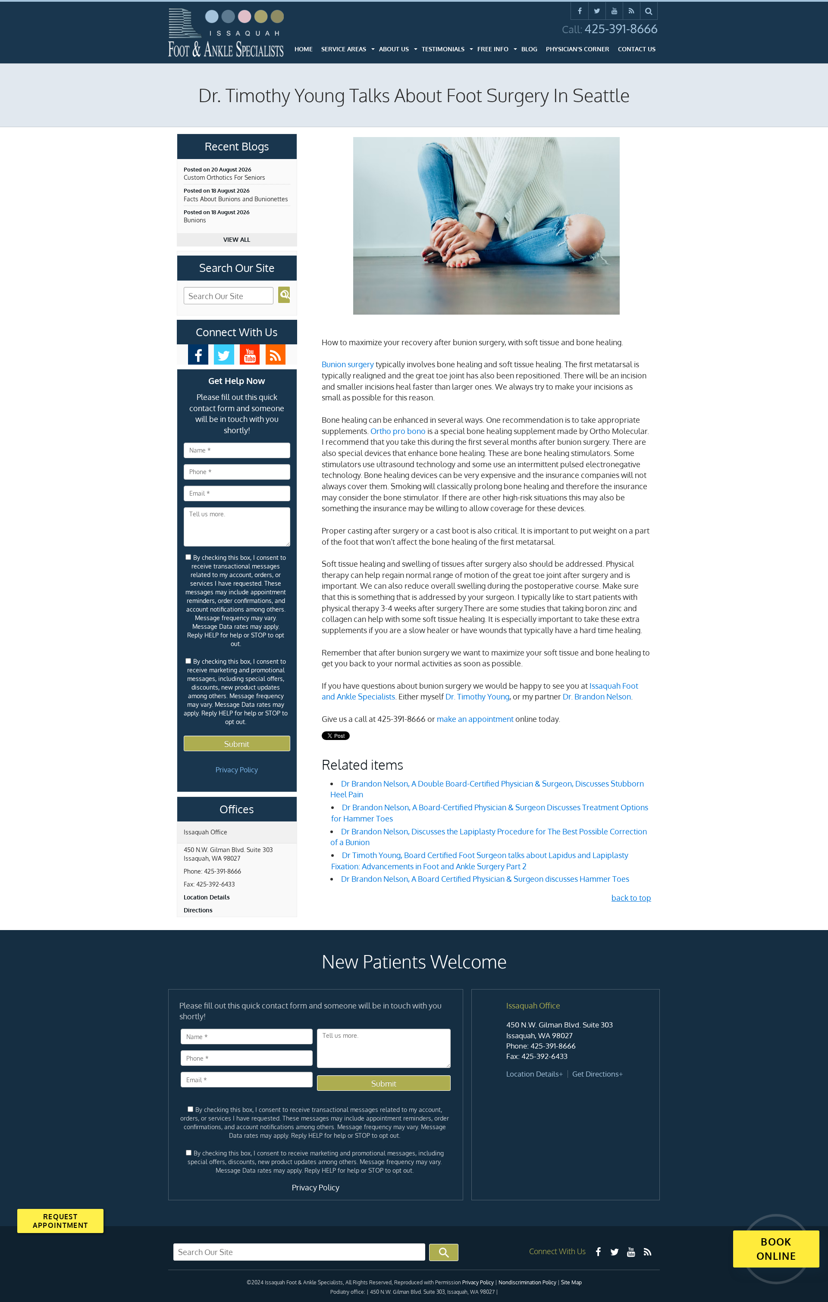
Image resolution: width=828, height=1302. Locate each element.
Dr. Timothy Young (477, 696)
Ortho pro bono (398, 431)
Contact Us (637, 49)
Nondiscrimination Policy (527, 1282)
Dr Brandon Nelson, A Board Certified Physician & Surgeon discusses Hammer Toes (485, 879)
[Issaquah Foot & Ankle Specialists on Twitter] (597, 10)
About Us (394, 49)
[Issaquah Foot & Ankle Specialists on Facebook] (579, 10)
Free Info (492, 49)
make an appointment (475, 719)
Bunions (195, 220)
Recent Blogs (237, 147)
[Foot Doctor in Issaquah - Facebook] (198, 354)
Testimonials (443, 49)
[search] (649, 10)
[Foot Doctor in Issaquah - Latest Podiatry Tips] (276, 354)
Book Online (776, 1248)
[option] (565, 1040)
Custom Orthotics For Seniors (224, 177)
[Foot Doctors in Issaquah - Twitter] (614, 1251)
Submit (236, 744)
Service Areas (343, 49)
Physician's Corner (577, 49)
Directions (198, 910)
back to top (631, 897)
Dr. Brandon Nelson (597, 696)
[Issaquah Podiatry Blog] (647, 1251)
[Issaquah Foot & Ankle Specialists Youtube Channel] (614, 10)
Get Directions (595, 1073)
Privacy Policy (237, 769)
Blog (529, 49)
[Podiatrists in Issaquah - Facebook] (598, 1251)
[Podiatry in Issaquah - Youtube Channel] (631, 1251)
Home (304, 49)
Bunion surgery (348, 364)
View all (236, 239)
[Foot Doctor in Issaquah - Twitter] (224, 354)
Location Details (207, 897)
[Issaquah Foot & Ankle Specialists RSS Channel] (631, 10)
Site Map (571, 1282)
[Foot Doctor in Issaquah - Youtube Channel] (250, 354)
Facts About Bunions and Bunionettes (236, 199)
